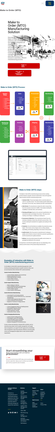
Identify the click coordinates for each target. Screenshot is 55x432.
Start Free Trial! (49, 3)
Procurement (35, 93)
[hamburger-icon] (42, 3)
